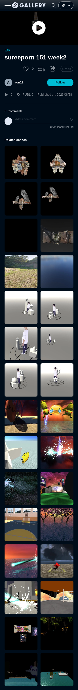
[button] (54, 5)
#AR (8, 50)
